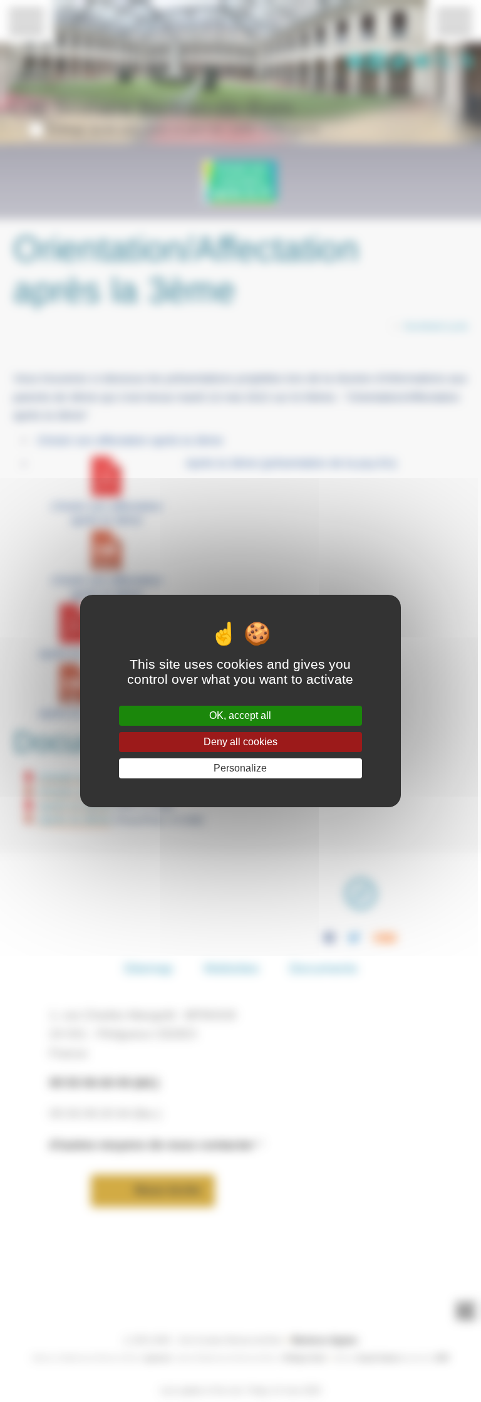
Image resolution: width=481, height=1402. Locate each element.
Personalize (240, 768)
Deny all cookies (240, 741)
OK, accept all (240, 715)
